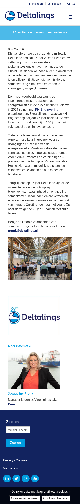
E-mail (12, 404)
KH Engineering (46, 109)
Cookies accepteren (25, 498)
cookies (62, 491)
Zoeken (56, 3)
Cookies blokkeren (56, 498)
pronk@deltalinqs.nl (23, 230)
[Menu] (69, 17)
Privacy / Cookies (15, 460)
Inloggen (37, 3)
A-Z (73, 3)
